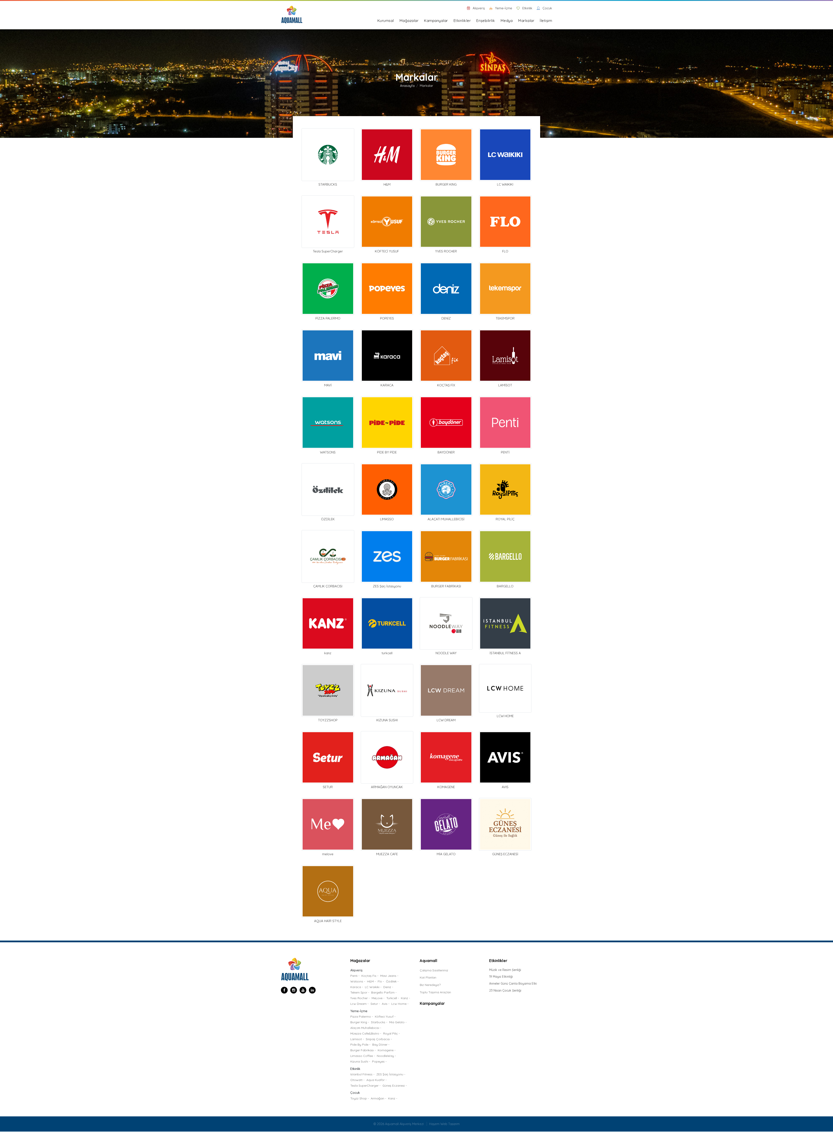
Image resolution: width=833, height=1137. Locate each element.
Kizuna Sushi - (360, 1061)
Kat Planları (428, 977)
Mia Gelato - (398, 1022)
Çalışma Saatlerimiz (434, 970)
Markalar (526, 20)
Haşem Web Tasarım (444, 1124)
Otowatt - (357, 1080)
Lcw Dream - (359, 1004)
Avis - (385, 1004)
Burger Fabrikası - (363, 1050)
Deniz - (388, 987)
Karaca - (356, 987)
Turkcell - (392, 998)
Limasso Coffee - (362, 1056)
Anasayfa (407, 86)
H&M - (371, 981)
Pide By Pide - (360, 1044)
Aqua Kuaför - (376, 1080)
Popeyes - (379, 1061)
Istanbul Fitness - (362, 1074)
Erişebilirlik (485, 20)
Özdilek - (392, 981)
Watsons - (357, 981)
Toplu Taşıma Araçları (435, 992)
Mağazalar (409, 20)
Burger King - (359, 1022)
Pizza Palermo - (361, 1016)
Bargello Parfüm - (384, 992)
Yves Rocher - (360, 998)
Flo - (381, 981)
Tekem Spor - (359, 992)
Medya (506, 20)
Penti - (354, 976)
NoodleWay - (386, 1056)
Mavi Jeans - (389, 976)
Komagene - (386, 1050)
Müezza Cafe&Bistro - (365, 1033)
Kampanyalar (436, 20)
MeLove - (378, 998)
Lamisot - (357, 1039)
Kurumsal (385, 20)
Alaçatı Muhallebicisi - (365, 1028)
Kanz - (405, 998)
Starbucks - (379, 1022)
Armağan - (378, 1098)
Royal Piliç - (391, 1033)
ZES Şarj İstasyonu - (390, 1074)
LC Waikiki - (373, 987)
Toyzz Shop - (359, 1098)
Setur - (375, 1004)
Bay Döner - (380, 1044)
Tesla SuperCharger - (365, 1086)
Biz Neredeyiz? (430, 985)
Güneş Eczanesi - (394, 1086)
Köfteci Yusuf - (385, 1016)
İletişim (546, 20)
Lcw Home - (399, 1004)
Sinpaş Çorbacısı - (379, 1039)
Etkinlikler (462, 20)
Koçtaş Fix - (369, 976)
